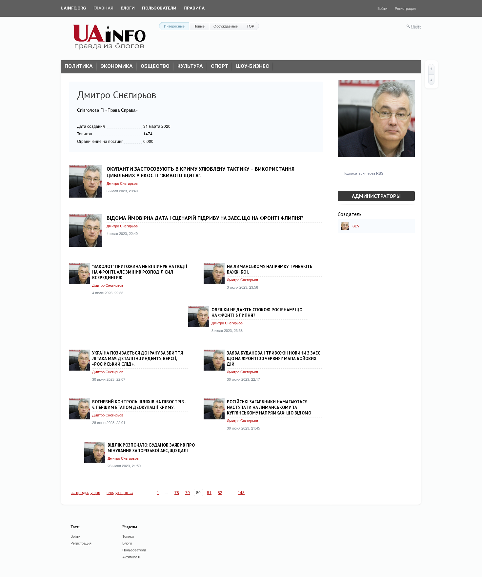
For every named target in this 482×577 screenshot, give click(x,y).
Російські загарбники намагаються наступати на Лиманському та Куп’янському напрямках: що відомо (269, 407)
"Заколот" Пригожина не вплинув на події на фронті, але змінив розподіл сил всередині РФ (139, 272)
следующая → (120, 492)
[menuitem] (73, 8)
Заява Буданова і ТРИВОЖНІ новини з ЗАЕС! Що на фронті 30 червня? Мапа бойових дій (274, 358)
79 (187, 492)
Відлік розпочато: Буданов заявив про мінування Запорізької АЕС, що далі (151, 447)
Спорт (219, 66)
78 (176, 492)
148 (241, 492)
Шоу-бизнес (252, 66)
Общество (155, 66)
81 (209, 492)
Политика (79, 66)
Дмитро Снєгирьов (122, 183)
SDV (355, 225)
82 (220, 492)
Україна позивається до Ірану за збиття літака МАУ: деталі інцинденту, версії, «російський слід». (137, 358)
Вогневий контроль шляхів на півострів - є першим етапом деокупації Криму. (139, 404)
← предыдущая (85, 492)
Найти (416, 26)
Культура (190, 66)
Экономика (117, 66)
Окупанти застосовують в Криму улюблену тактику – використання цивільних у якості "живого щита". (200, 172)
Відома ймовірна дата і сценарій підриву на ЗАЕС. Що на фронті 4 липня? (205, 218)
